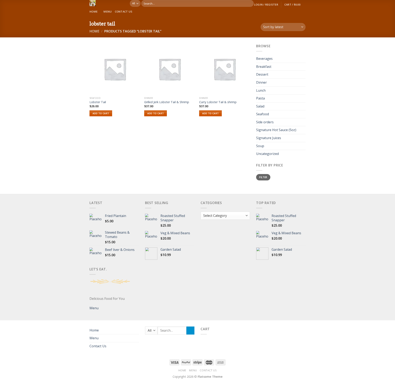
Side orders (265, 122)
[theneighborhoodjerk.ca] (106, 3)
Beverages (264, 59)
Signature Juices (268, 138)
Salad (260, 106)
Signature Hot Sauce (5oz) (276, 130)
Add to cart (101, 113)
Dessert (262, 74)
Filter (263, 177)
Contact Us (123, 11)
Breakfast (263, 66)
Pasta (260, 98)
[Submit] (249, 3)
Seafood (262, 114)
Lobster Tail (97, 102)
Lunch (261, 90)
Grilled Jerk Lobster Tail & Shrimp (166, 102)
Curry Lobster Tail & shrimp (218, 102)
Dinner (261, 82)
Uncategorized (267, 154)
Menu (107, 11)
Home (93, 11)
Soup (260, 146)
